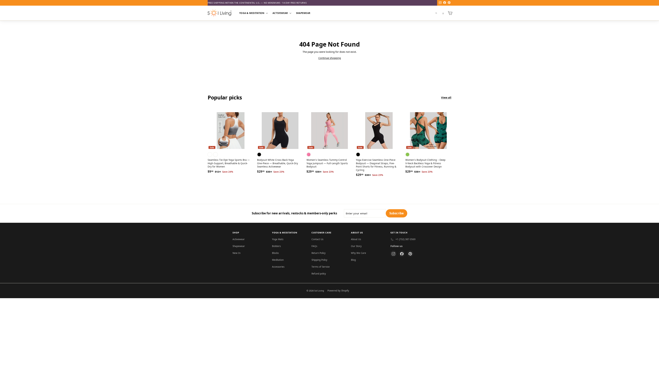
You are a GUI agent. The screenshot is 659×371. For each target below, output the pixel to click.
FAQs (314, 246)
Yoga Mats (277, 239)
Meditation (278, 259)
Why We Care (358, 253)
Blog (353, 259)
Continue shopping (329, 58)
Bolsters (276, 246)
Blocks (275, 253)
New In (236, 253)
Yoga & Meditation (252, 13)
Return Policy (318, 253)
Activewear (281, 13)
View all (446, 97)
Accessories (278, 266)
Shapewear (303, 13)
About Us (356, 239)
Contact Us (317, 239)
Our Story (356, 246)
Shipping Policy (319, 259)
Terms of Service (320, 266)
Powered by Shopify (338, 290)
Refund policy (318, 273)
